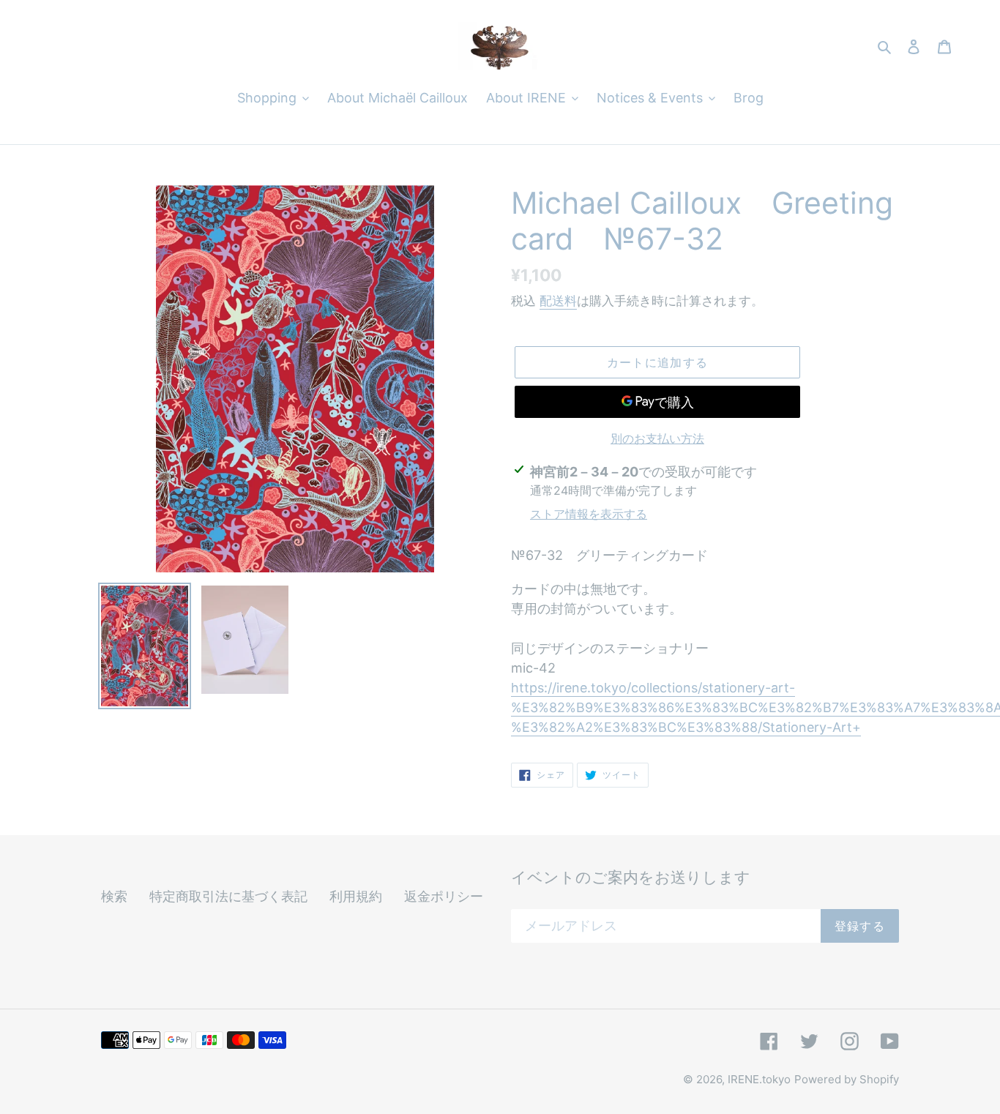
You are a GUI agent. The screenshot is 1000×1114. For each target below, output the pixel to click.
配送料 (558, 301)
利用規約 (355, 896)
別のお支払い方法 (657, 438)
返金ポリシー (443, 896)
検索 (114, 896)
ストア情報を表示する (588, 513)
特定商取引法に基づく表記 (228, 896)
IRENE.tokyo (759, 1079)
